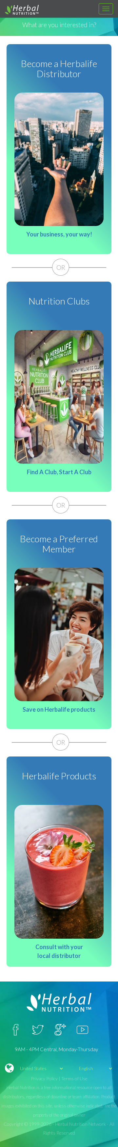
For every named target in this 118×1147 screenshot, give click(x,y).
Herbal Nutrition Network (80, 1124)
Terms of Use (74, 1078)
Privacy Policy (44, 1078)
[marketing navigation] (106, 8)
